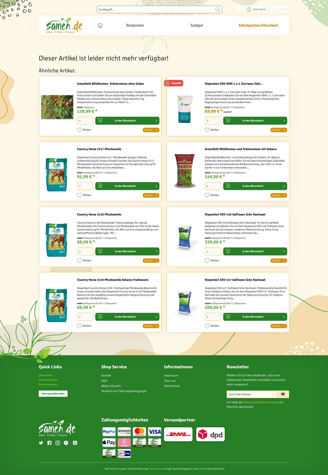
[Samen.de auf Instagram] (57, 443)
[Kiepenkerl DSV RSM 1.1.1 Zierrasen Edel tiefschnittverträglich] (185, 107)
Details (149, 129)
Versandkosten (156, 468)
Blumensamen (48, 384)
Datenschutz (172, 386)
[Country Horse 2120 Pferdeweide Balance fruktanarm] (57, 303)
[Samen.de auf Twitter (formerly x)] (41, 443)
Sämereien (46, 375)
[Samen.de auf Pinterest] (66, 443)
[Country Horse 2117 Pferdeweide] (57, 172)
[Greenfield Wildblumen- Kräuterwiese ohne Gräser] (57, 107)
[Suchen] (218, 9)
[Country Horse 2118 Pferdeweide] (57, 238)
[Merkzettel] (239, 9)
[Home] (100, 25)
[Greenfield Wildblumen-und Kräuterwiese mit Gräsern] (185, 172)
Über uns (170, 381)
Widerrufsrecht (111, 386)
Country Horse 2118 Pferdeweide (99, 214)
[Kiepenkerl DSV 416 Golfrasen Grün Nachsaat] (185, 238)
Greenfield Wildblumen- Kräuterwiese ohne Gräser (110, 84)
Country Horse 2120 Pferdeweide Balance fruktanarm (112, 280)
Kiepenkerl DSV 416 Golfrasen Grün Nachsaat (235, 214)
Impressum (171, 375)
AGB (104, 381)
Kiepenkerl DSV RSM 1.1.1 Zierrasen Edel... (234, 84)
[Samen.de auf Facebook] (49, 443)
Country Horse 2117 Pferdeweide (99, 149)
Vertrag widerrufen (53, 393)
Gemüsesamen (48, 380)
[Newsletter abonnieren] (283, 394)
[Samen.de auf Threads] (77, 443)
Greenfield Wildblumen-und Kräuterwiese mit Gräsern (241, 149)
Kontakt (106, 375)
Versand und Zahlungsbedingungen (124, 391)
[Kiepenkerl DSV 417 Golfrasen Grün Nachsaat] (185, 303)
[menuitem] (159, 9)
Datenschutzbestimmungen (260, 402)
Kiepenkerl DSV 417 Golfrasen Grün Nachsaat (235, 280)
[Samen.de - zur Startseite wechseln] (64, 25)
